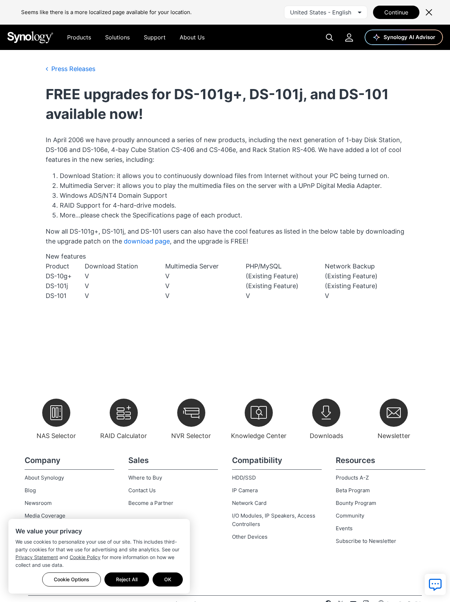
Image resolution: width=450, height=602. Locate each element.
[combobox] (325, 12)
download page (147, 241)
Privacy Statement (36, 557)
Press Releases (72, 68)
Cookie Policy (85, 557)
